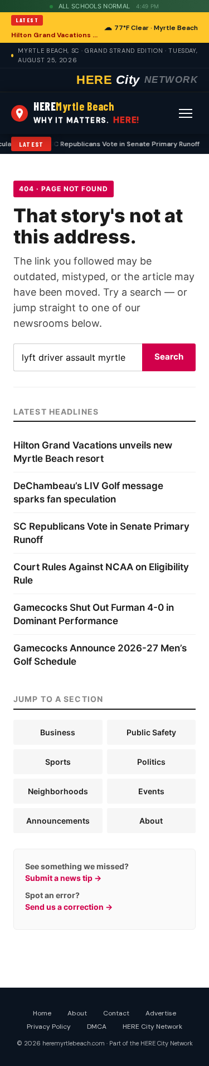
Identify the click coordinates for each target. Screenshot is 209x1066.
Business (57, 732)
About (151, 820)
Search (168, 356)
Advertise (160, 1013)
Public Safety (151, 732)
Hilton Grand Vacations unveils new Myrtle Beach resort (54, 35)
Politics (151, 761)
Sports (58, 761)
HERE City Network (152, 1026)
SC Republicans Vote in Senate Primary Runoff (121, 144)
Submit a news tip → (63, 878)
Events (151, 791)
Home (42, 1013)
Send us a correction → (69, 906)
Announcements (58, 820)
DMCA (96, 1026)
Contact (116, 1013)
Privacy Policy (49, 1026)
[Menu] (185, 113)
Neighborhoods (58, 791)
